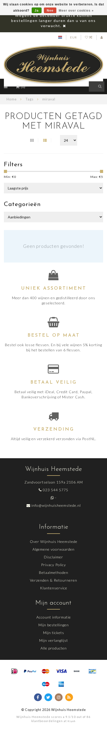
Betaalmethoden (53, 572)
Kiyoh (72, 721)
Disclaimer (53, 557)
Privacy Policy (53, 565)
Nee (50, 10)
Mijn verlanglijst (53, 640)
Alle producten (54, 648)
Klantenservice (53, 588)
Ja (37, 10)
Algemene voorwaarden (53, 549)
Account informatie (53, 617)
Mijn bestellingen (53, 625)
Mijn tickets (53, 632)
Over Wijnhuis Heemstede (53, 541)
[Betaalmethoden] (14, 671)
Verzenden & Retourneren (53, 580)
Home (11, 99)
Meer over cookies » (76, 10)
